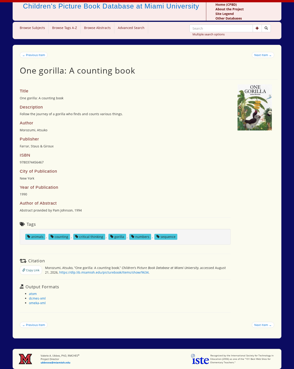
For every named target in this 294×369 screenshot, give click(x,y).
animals (37, 237)
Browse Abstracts (97, 28)
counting (61, 237)
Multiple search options (208, 34)
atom (33, 294)
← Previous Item (33, 55)
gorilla (119, 237)
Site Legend (224, 13)
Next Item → (263, 55)
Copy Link (32, 270)
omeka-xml (37, 303)
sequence (168, 237)
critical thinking (91, 237)
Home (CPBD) (226, 4)
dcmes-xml (37, 298)
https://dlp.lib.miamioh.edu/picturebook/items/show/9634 (104, 272)
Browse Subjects (32, 28)
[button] (257, 28)
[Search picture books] (266, 28)
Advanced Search (131, 28)
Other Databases (228, 18)
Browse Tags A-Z (64, 28)
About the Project (229, 9)
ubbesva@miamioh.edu (55, 362)
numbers (142, 237)
